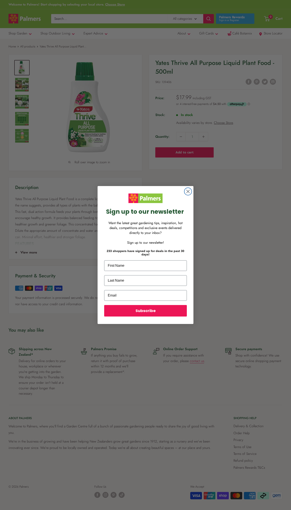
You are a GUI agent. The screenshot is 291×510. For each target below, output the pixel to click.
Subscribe (145, 310)
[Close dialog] (188, 191)
